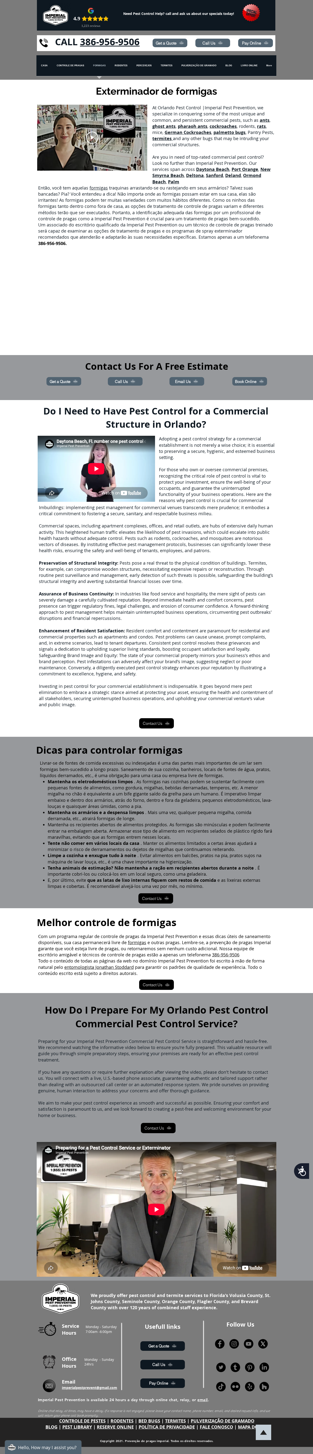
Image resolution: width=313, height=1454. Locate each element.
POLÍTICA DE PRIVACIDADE (167, 1427)
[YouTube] (248, 1344)
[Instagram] (234, 1344)
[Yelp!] (250, 1386)
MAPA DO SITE (253, 1427)
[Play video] (92, 138)
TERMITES (175, 1421)
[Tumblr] (235, 1367)
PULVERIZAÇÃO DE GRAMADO (222, 1421)
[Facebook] (219, 1344)
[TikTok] (221, 1386)
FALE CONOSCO (216, 1427)
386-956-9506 (110, 41)
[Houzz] (264, 1386)
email (202, 1400)
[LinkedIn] (264, 1367)
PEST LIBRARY (77, 1427)
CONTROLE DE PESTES (82, 1421)
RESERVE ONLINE (115, 1427)
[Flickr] (235, 1386)
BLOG (51, 1427)
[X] (263, 1344)
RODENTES (122, 1421)
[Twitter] (221, 1367)
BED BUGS (149, 1421)
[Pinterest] (250, 1367)
